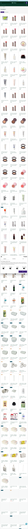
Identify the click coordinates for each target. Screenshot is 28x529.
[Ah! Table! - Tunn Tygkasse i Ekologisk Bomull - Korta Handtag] (5, 468)
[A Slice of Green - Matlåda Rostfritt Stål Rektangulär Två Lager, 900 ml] (5, 339)
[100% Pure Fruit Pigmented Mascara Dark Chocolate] (14, 198)
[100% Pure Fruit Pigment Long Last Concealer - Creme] (5, 159)
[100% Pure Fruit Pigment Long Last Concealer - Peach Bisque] (23, 159)
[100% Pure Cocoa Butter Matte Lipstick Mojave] (14, 108)
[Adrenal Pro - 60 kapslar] (23, 404)
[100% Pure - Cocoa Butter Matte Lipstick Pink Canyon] (23, 18)
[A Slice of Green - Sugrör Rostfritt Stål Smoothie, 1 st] (23, 378)
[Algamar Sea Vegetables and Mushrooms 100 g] (14, 519)
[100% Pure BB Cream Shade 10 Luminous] (14, 82)
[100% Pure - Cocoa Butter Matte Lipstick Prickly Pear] (5, 31)
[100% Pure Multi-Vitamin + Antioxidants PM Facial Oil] (23, 236)
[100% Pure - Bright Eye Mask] (5, 18)
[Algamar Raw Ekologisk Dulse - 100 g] (14, 494)
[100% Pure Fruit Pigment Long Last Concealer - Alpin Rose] (23, 146)
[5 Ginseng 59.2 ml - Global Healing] (14, 288)
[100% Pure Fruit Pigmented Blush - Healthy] (23, 172)
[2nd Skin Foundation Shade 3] (14, 275)
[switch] (11, 268)
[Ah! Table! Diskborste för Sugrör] (23, 468)
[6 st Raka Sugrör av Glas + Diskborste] (5, 313)
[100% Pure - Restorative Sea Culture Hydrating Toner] (5, 69)
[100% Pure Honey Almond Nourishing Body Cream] (5, 211)
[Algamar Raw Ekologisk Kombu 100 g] (5, 506)
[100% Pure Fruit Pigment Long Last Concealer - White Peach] (14, 172)
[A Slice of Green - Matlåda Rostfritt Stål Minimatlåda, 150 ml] (23, 326)
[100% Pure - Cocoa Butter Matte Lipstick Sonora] (5, 43)
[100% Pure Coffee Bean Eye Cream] (23, 133)
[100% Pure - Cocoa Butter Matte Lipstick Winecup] (14, 43)
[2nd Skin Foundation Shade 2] (5, 275)
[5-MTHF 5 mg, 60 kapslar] (5, 300)
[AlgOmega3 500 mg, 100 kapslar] (23, 519)
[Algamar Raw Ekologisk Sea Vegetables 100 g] (5, 519)
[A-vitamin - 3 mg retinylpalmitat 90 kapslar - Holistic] (23, 391)
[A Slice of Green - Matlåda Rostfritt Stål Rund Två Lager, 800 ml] (14, 339)
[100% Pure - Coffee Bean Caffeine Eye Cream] (5, 56)
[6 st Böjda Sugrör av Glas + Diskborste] (23, 300)
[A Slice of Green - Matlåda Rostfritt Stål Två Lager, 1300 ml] (5, 352)
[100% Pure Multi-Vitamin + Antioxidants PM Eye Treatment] (14, 236)
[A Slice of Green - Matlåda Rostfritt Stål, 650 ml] (5, 365)
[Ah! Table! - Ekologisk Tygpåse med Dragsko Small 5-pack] (23, 442)
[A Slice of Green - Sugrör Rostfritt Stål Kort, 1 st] (5, 378)
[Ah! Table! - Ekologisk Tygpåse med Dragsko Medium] (5, 442)
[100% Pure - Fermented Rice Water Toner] (14, 56)
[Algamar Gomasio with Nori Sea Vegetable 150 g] (23, 481)
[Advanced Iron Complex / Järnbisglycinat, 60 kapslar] (23, 416)
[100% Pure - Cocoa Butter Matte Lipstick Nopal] (14, 18)
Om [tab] (23, 258)
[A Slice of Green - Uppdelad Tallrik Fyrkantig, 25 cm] (14, 391)
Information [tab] (14, 258)
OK (22, 271)
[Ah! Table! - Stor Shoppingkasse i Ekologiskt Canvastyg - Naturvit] (23, 455)
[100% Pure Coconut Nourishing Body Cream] (14, 133)
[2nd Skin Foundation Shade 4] (23, 275)
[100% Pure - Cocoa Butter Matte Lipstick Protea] (14, 31)
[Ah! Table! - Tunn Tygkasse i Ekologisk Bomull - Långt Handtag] (14, 468)
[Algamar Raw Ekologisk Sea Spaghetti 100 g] (23, 506)
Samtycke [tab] (5, 258)
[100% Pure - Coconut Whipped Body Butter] (23, 43)
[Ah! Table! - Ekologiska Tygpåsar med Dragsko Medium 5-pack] (14, 455)
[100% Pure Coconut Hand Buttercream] (5, 133)
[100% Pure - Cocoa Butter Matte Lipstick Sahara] (23, 31)
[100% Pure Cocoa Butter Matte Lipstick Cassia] (23, 95)
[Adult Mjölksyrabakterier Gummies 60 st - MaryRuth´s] (5, 416)
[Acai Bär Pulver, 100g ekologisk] (5, 404)
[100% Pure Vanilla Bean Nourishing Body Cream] (14, 249)
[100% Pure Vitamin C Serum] (23, 249)
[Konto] (24, 2)
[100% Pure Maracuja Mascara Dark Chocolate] (23, 223)
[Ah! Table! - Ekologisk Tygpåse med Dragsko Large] (23, 429)
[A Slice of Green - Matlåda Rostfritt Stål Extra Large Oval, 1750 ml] (5, 326)
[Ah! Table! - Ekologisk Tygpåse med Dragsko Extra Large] (5, 429)
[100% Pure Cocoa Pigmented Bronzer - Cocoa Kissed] (23, 121)
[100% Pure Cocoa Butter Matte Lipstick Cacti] (14, 95)
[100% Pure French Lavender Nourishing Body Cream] (14, 146)
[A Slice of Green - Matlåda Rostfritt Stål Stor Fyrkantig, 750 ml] (23, 339)
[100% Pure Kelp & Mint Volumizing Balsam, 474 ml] (23, 211)
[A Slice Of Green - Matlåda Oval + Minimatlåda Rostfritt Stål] (23, 313)
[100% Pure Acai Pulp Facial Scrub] (5, 82)
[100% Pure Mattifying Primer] (5, 236)
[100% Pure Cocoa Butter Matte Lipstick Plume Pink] (23, 108)
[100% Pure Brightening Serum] (23, 82)
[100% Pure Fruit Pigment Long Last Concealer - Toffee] (5, 172)
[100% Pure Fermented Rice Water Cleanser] (5, 146)
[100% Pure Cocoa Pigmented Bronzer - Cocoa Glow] (14, 121)
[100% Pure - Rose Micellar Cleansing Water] (14, 69)
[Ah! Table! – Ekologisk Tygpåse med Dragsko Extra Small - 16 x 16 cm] (5, 481)
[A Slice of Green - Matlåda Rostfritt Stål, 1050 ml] (14, 352)
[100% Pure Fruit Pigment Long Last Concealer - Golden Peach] (14, 159)
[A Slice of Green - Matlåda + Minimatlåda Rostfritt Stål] (14, 313)
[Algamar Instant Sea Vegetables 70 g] (5, 494)
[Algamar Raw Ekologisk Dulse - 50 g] (23, 494)
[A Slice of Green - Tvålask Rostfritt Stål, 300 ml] (5, 391)
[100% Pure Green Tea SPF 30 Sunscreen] (23, 198)
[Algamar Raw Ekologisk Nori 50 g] (14, 506)
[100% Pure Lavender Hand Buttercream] (5, 223)
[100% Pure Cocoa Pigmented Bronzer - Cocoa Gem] (5, 121)
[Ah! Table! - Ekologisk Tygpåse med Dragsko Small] (14, 442)
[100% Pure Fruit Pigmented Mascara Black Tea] (5, 198)
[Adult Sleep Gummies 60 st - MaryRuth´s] (14, 416)
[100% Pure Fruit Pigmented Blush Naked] (14, 185)
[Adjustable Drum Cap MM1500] (14, 404)
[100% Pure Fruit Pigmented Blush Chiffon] (5, 185)
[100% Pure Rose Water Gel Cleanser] (5, 249)
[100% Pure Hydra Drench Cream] (14, 211)
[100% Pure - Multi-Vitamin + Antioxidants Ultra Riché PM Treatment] (23, 56)
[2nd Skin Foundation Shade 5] (5, 288)
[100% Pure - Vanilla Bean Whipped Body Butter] (23, 69)
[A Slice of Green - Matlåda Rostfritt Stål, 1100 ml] (23, 352)
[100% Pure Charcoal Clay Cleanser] (5, 95)
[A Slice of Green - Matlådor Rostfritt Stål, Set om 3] (14, 365)
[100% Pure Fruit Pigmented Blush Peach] (23, 185)
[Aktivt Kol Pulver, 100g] (14, 481)
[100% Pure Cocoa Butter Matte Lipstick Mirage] (5, 108)
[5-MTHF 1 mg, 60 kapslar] (23, 288)
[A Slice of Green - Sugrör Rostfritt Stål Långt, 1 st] (14, 378)
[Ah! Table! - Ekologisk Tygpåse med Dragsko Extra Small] (14, 429)
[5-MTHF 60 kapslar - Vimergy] (14, 300)
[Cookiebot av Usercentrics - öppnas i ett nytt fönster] (24, 256)
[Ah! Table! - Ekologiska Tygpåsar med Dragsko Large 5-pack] (5, 455)
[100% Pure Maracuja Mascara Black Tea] (14, 223)
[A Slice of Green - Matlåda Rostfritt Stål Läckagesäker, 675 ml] (14, 326)
